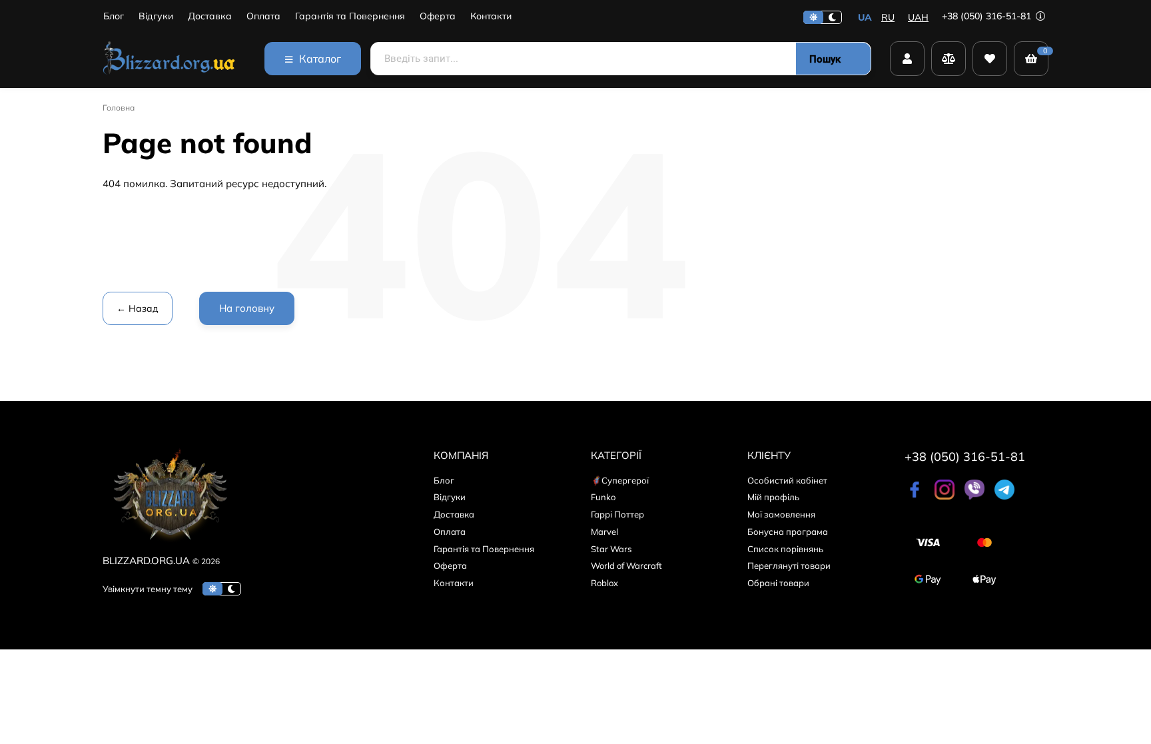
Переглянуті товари (789, 565)
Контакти (491, 16)
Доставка (210, 16)
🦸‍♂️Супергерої (620, 480)
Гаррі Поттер (617, 514)
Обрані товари (778, 582)
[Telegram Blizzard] (1004, 496)
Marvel (604, 531)
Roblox (604, 582)
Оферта (438, 16)
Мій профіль (773, 497)
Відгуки (156, 16)
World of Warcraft (626, 565)
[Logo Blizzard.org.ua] (169, 544)
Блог (113, 16)
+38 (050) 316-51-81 (988, 16)
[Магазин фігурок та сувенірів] (169, 58)
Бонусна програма (787, 531)
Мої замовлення (781, 514)
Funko (603, 497)
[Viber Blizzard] (974, 496)
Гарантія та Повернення (350, 16)
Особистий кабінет (787, 480)
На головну (246, 308)
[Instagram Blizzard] (945, 496)
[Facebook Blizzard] (915, 496)
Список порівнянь (785, 549)
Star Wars (611, 549)
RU (888, 17)
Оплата (263, 16)
